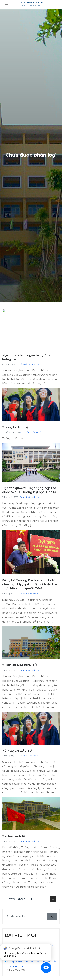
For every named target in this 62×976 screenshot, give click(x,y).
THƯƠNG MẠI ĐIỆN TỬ (19, 665)
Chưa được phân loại (30, 364)
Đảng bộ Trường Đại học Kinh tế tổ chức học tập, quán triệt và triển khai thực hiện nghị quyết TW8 (30, 584)
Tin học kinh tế (13, 836)
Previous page (16, 899)
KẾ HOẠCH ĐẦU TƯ (17, 751)
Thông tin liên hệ (15, 427)
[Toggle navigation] (6, 5)
